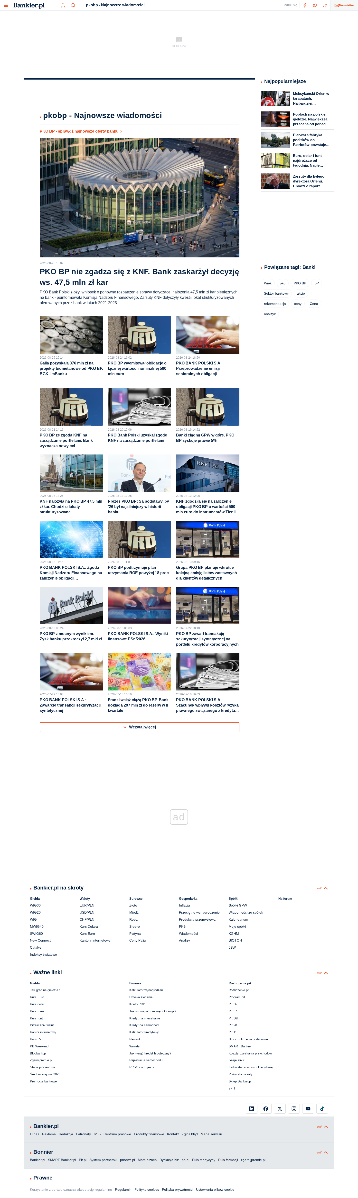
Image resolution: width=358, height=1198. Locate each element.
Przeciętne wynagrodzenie (199, 912)
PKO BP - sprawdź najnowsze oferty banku (79, 131)
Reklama (49, 1134)
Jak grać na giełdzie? (45, 990)
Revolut (134, 1039)
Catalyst (36, 947)
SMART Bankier (240, 1046)
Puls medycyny (203, 1160)
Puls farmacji (228, 1160)
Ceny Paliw (137, 940)
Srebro (134, 926)
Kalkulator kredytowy (144, 1032)
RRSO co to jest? (141, 1067)
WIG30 (35, 905)
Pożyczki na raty (241, 1074)
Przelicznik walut (42, 1025)
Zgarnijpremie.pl (41, 1060)
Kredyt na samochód (144, 1025)
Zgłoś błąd (190, 1134)
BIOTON (235, 940)
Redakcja (66, 1134)
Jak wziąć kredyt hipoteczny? (150, 1053)
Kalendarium (238, 919)
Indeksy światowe (43, 954)
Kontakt (173, 1134)
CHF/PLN (87, 919)
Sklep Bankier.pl (240, 1081)
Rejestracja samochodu (145, 1060)
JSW (232, 947)
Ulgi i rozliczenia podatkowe (248, 1039)
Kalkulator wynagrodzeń (146, 990)
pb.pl (185, 1160)
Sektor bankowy (276, 293)
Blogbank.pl (38, 1053)
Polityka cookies (146, 1189)
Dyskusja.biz (169, 1160)
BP (316, 283)
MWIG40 (37, 926)
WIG (33, 919)
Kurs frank (37, 1011)
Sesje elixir (236, 1060)
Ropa (133, 919)
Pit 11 (233, 1032)
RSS (97, 1134)
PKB (182, 926)
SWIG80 (36, 933)
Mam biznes (147, 1160)
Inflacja (184, 905)
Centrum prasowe (117, 1134)
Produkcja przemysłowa (197, 919)
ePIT (232, 1088)
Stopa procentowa (42, 1067)
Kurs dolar (37, 1004)
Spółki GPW (238, 905)
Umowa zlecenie (140, 997)
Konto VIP (37, 1039)
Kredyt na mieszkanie (144, 1018)
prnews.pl (127, 1160)
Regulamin (123, 1189)
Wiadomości (188, 933)
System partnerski (103, 1160)
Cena (314, 304)
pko (282, 283)
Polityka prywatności (177, 1189)
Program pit (237, 997)
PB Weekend (39, 1046)
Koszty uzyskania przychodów (250, 1053)
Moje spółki (237, 926)
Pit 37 (233, 1011)
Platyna (135, 933)
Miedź (134, 912)
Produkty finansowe (149, 1134)
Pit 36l (233, 1018)
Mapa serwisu (211, 1134)
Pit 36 (233, 1004)
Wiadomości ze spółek (246, 912)
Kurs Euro (87, 933)
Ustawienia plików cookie (215, 1189)
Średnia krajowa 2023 (45, 1074)
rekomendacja (275, 304)
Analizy (184, 940)
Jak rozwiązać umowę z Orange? (152, 1011)
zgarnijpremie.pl (253, 1160)
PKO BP (300, 283)
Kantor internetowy (43, 1032)
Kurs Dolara (89, 926)
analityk (270, 314)
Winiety (134, 1046)
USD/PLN (87, 912)
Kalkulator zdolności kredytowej (251, 1067)
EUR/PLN (87, 905)
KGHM (234, 933)
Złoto (133, 905)
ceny (297, 304)
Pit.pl (82, 1160)
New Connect (40, 940)
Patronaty (83, 1134)
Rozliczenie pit (239, 990)
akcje (301, 293)
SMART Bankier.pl (62, 1160)
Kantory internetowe (95, 940)
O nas (34, 1134)
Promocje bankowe (43, 1081)
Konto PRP (137, 1004)
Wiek (268, 283)
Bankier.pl (37, 1160)
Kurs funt (36, 1018)
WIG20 (35, 912)
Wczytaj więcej (142, 727)
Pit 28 (233, 1025)
